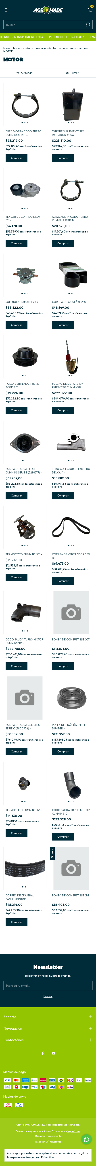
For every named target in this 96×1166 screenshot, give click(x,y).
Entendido (47, 1157)
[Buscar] (88, 24)
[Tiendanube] (48, 1142)
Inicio (6, 48)
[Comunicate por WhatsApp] (86, 1139)
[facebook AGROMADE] (42, 1053)
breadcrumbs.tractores (73, 48)
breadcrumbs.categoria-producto (34, 48)
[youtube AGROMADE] (53, 1053)
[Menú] (6, 10)
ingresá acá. (73, 1131)
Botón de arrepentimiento (48, 1135)
